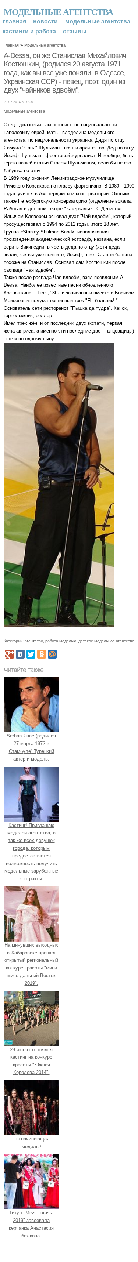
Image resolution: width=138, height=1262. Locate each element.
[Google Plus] (9, 654)
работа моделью (60, 641)
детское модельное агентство (106, 641)
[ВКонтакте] (20, 654)
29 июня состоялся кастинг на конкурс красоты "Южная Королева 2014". (31, 1061)
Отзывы (74, 31)
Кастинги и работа (29, 31)
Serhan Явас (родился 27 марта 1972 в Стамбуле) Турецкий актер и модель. (31, 747)
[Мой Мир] (52, 654)
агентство (34, 641)
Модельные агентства (58, 11)
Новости (45, 21)
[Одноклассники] (41, 654)
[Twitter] (30, 654)
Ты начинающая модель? (31, 1142)
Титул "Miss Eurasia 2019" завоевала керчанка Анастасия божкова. (31, 1224)
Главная (14, 21)
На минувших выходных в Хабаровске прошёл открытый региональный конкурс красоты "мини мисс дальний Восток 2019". (31, 964)
